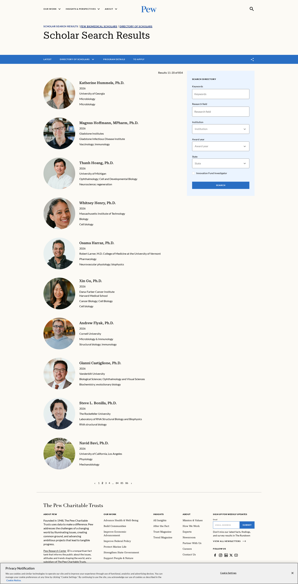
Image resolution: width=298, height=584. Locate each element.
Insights (158, 514)
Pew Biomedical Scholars (98, 26)
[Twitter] (231, 555)
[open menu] (93, 59)
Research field (199, 103)
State (194, 156)
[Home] (73, 505)
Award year (198, 139)
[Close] (292, 573)
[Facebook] (215, 555)
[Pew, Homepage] (149, 8)
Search (220, 185)
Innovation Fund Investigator (211, 173)
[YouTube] (236, 555)
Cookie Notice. (13, 580)
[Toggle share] (252, 59)
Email (215, 519)
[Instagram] (220, 555)
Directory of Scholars (136, 26)
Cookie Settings (228, 573)
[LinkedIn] (226, 555)
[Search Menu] (252, 9)
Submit (247, 525)
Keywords (197, 86)
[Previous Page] (95, 483)
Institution (197, 122)
